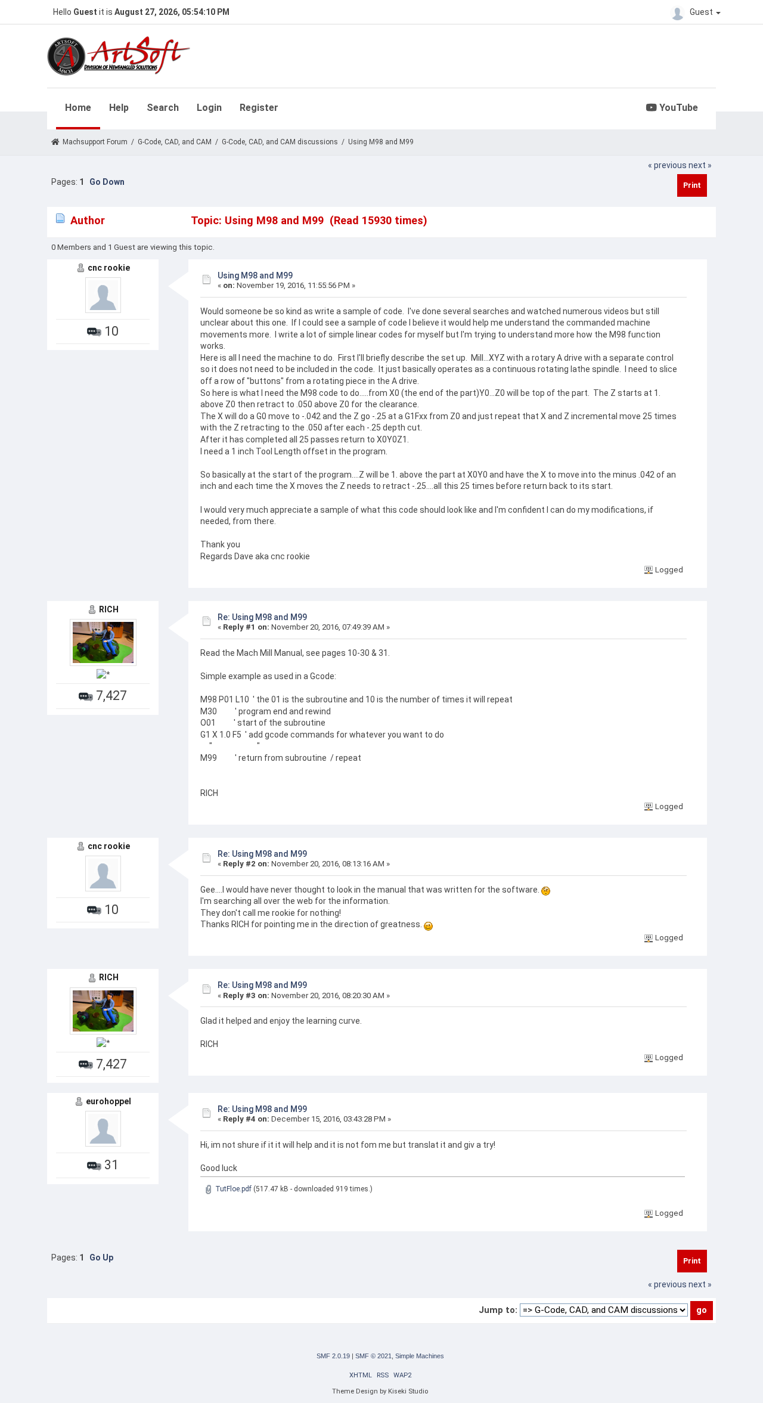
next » (700, 165)
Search (163, 107)
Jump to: (498, 1310)
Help (119, 107)
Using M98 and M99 (255, 275)
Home (78, 107)
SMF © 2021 (373, 1355)
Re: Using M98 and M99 (262, 617)
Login (209, 107)
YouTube (677, 107)
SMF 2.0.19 (333, 1355)
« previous (667, 165)
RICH (109, 609)
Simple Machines (419, 1355)
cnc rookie (109, 267)
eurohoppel (108, 1101)
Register (259, 107)
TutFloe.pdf (232, 1189)
